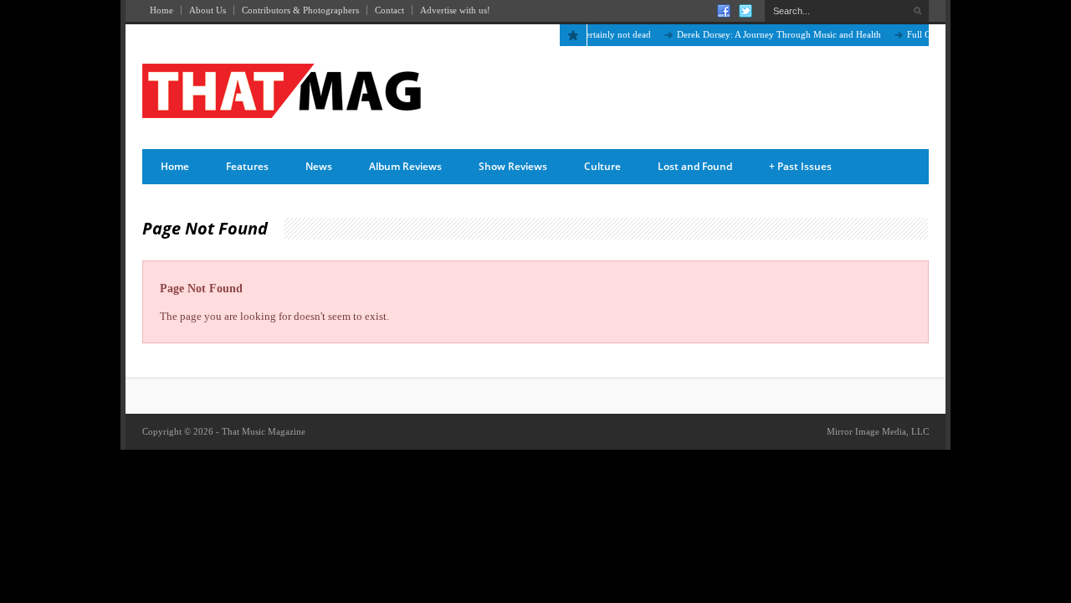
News (318, 166)
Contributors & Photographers (300, 10)
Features (247, 166)
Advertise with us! (455, 10)
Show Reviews (513, 166)
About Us (207, 10)
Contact (389, 10)
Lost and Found (695, 166)
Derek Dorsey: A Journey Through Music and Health (773, 34)
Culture (602, 166)
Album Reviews (405, 166)
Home (161, 10)
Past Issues (800, 166)
